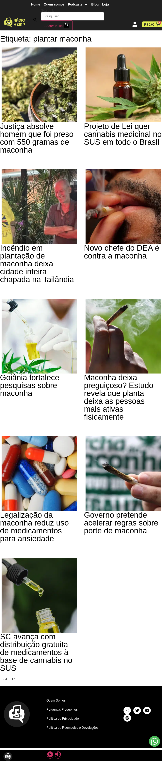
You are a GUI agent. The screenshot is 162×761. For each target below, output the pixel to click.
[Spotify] (127, 718)
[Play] (50, 755)
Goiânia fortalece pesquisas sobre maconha (29, 385)
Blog (95, 4)
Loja (105, 4)
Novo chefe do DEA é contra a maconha (121, 252)
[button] (35, 19)
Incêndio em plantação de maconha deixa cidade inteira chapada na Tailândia (37, 264)
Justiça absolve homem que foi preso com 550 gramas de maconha (36, 138)
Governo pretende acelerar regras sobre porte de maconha (121, 523)
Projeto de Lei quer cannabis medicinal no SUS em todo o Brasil (123, 134)
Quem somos (54, 4)
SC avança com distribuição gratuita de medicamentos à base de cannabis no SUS (36, 652)
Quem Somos (56, 700)
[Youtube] (147, 710)
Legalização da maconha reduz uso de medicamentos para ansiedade (34, 527)
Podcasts (75, 4)
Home (35, 4)
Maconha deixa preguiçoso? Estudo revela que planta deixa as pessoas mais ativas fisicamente (118, 397)
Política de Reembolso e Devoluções (72, 727)
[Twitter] (137, 710)
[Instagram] (127, 710)
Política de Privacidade (62, 718)
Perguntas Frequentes (62, 709)
